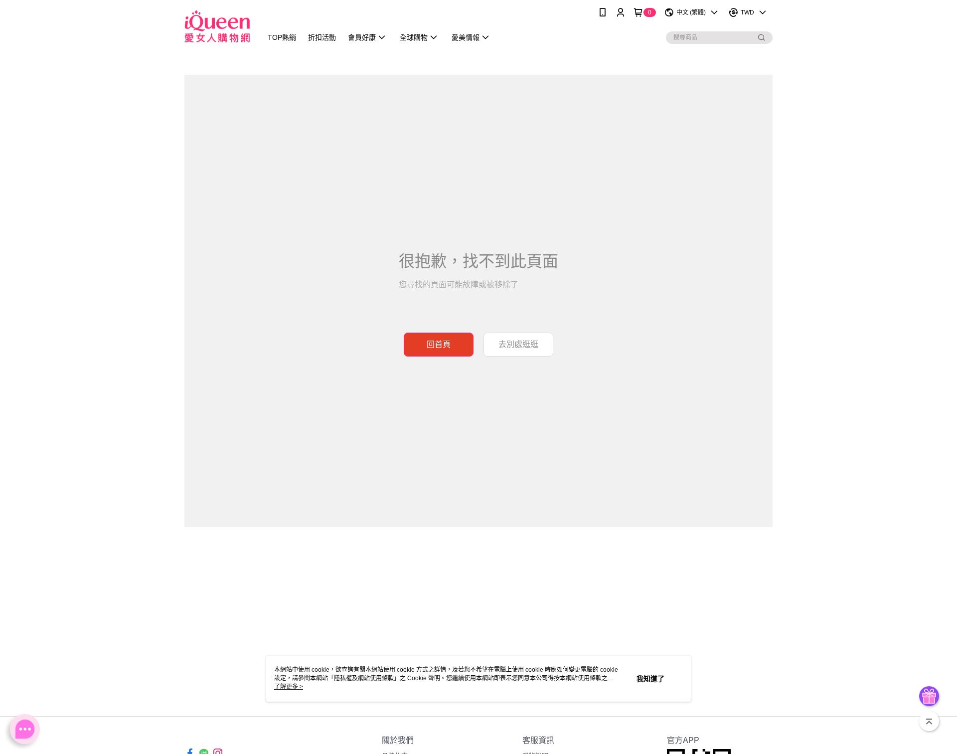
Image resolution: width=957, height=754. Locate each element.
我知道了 (650, 679)
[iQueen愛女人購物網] (217, 26)
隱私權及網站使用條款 (364, 678)
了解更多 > (288, 686)
